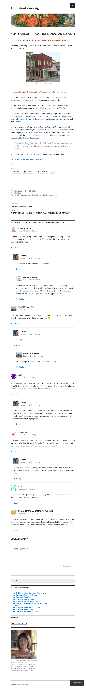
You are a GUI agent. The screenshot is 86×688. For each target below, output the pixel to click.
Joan (20, 375)
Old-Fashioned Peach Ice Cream (25, 595)
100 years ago (21, 195)
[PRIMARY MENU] (72, 5)
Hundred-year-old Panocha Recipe (26, 611)
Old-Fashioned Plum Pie (21, 597)
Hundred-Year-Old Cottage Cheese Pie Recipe (30, 603)
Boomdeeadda (24, 228)
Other (20, 193)
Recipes (15, 605)
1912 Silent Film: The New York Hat (27, 159)
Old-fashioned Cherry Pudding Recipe (27, 601)
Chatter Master (26, 307)
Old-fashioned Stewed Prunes (24, 599)
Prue (20, 486)
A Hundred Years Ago (26, 8)
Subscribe (77, 683)
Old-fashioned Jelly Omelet (23, 609)
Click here (44, 108)
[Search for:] (43, 581)
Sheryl (34, 191)
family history (37, 195)
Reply (16, 247)
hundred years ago (50, 195)
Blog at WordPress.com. (19, 684)
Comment (67, 566)
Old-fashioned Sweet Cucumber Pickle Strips (29, 593)
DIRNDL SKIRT (24, 432)
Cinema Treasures (31, 138)
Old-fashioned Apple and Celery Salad (27, 607)
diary (29, 195)
